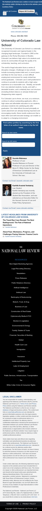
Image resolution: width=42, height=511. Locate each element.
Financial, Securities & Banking (21, 335)
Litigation (21, 371)
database (6, 410)
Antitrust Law (21, 292)
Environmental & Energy (21, 326)
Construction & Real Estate (21, 311)
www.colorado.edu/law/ (19, 32)
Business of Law (21, 307)
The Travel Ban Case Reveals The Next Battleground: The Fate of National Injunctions (18, 222)
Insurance (21, 356)
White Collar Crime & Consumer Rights (21, 385)
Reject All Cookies (26, 11)
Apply (5, 151)
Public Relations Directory (21, 283)
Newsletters (21, 273)
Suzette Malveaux (19, 158)
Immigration (21, 349)
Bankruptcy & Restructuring (21, 297)
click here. (34, 497)
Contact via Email (9, 181)
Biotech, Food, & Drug (21, 302)
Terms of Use (24, 404)
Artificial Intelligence (21, 288)
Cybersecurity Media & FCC (21, 316)
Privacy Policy (29, 504)
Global (21, 340)
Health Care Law (21, 345)
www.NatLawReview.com (16, 412)
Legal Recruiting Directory (21, 269)
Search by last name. (10, 132)
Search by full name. (9, 141)
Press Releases (21, 278)
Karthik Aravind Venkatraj (22, 186)
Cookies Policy (7, 7)
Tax (21, 380)
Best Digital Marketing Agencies (21, 264)
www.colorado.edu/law (25, 208)
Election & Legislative (21, 321)
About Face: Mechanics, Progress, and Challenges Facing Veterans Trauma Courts (20, 233)
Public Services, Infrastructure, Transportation (21, 375)
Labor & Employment (21, 366)
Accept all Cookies (10, 11)
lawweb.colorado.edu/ (25, 181)
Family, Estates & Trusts (21, 330)
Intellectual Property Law (21, 361)
